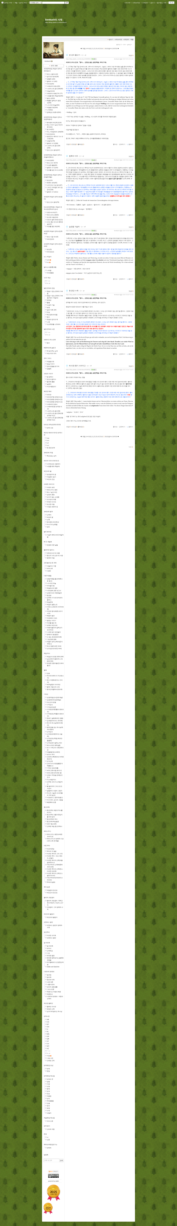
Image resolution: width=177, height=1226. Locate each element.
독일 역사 (47, 653)
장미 (48, 527)
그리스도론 (50, 989)
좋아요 (115, 144)
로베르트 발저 (48, 511)
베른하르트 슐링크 (50, 348)
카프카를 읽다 (51, 386)
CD (48, 1022)
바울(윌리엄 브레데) (53, 752)
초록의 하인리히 (52, 625)
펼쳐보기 (119, 44)
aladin (57, 1181)
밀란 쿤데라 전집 (49, 288)
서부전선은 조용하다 (53, 464)
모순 (48, 1094)
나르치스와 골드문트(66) (55, 89)
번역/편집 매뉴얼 (49, 1076)
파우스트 (50, 568)
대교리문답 (50, 849)
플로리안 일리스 (49, 550)
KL (48, 1031)
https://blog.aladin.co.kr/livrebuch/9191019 (78, 230)
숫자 (48, 1091)
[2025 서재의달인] (53, 1192)
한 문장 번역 (51, 448)
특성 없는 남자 (51, 456)
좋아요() (81, 144)
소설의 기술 (51, 305)
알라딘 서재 (8, 3)
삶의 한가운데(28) (53, 76)
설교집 (49, 975)
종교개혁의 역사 (52, 819)
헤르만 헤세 (47, 391)
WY (48, 1046)
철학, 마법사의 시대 (53, 687)
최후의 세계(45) (52, 183)
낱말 (48, 1081)
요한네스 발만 (51, 938)
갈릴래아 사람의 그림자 (54, 791)
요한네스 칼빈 (48, 922)
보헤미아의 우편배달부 (54, 593)
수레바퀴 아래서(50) (53, 86)
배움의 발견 (51, 616)
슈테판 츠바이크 (49, 484)
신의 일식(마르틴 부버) (54, 648)
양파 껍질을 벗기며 (53, 366)
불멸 (48, 302)
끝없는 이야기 (51, 620)
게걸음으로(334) (52, 107)
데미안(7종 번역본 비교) (54, 397)
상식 (48, 1098)
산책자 (49, 515)
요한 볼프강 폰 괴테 (50, 563)
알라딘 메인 (23, 3)
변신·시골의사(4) (52, 74)
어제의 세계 (51, 487)
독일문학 (50, 602)
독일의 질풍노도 (52, 604)
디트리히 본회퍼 (49, 971)
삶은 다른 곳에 (51, 310)
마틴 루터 (47, 845)
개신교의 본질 (51, 702)
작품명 (49, 1096)
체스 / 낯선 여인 (52, 492)
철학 (45, 670)
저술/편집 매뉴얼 (49, 1118)
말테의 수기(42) (52, 81)
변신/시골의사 (51, 379)
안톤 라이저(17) (52, 212)
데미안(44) (50, 84)
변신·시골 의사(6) (52, 237)
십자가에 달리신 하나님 (54, 1011)
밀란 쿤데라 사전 (49, 329)
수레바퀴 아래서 (52, 404)
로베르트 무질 (48, 452)
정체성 (49, 300)
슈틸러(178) (51, 141)
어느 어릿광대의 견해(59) (55, 132)
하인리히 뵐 (47, 471)
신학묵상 (50, 951)
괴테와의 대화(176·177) (54, 93)
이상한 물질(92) (52, 165)
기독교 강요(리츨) (52, 768)
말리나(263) (51, 98)
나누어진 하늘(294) (53, 105)
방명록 (46, 1155)
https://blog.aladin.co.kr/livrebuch (56, 22)
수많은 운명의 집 (52, 507)
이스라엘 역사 (51, 779)
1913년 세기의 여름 (53, 553)
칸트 (48, 673)
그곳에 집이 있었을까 (54, 632)
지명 (48, 1056)
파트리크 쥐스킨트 (50, 340)
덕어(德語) (50, 273)
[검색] (61, 1160)
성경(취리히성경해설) (54, 700)
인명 (48, 1086)
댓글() (131, 55)
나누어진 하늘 (51, 583)
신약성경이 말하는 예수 (54, 743)
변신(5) (49, 249)
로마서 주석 (51, 754)
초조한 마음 (51, 504)
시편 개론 (50, 982)
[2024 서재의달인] (48, 1208)
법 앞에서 (50, 377)
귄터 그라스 (47, 358)
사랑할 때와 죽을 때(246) (55, 96)
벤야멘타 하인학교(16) (54, 122)
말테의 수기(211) (52, 192)
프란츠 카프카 (48, 373)
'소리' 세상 (47, 278)
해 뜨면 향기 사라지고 (77, 366)
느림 (48, 322)
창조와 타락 (51, 980)
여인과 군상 (51, 479)
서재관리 (145, 3)
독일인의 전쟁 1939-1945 (55, 657)
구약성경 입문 (51, 707)
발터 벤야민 (47, 532)
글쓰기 (152, 3)
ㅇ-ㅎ (48, 283)
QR (48, 1039)
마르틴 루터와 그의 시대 (54, 854)
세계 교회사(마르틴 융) (54, 773)
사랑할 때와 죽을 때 (53, 466)
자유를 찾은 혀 (51, 623)
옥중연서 (50, 994)
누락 (48, 1110)
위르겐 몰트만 (48, 1003)
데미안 (49, 394)
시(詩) (49, 571)
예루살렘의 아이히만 (53, 684)
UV (48, 1044)
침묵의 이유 (73, 156)
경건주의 (47, 932)
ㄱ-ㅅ (48, 281)
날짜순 (129, 44)
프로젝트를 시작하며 (53, 324)
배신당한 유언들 (52, 315)
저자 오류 (50, 1121)
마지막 (115, 48)
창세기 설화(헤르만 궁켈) (55, 718)
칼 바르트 (47, 943)
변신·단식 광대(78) (53, 202)
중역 (48, 1089)
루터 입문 (47, 887)
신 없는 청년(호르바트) (54, 637)
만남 (48, 312)
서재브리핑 (136, 3)
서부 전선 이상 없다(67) (54, 185)
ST (48, 1041)
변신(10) (49, 180)
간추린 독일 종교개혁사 (54, 826)
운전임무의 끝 (51, 474)
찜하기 (131, 144)
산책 (48, 520)
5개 (124, 44)
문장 (45, 1134)
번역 (48, 1069)
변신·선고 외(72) (52, 163)
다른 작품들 (47, 576)
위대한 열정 (51, 955)
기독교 (46, 694)
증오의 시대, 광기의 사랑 (55, 555)
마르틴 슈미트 (51, 935)
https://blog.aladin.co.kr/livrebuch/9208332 (78, 160)
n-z (48, 262)
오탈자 (49, 1113)
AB (48, 1019)
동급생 (49, 595)
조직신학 (50, 761)
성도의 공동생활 (52, 987)
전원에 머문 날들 (52, 545)
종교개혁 (47, 807)
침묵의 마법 (51, 558)
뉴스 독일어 (47, 257)
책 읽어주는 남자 (52, 351)
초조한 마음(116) (52, 217)
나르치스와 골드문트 (53, 411)
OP (48, 1036)
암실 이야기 (51, 364)
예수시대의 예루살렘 (53, 745)
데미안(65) (50, 160)
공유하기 (122, 144)
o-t (48, 443)
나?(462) (50, 110)
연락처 (49, 1148)
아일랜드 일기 (51, 477)
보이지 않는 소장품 (53, 497)
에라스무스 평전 (52, 490)
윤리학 (49, 977)
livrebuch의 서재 (53, 19)
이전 (89, 48)
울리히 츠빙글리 (49, 897)
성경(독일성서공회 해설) (55, 697)
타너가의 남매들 (52, 524)
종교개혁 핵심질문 (53, 821)
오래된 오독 (51, 1060)
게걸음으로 (50, 361)
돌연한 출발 (51, 382)
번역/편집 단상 (48, 1065)
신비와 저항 (51, 1129)
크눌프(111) (51, 91)
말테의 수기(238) (52, 143)
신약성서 (50, 732)
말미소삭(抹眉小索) (50, 267)
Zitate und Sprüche (53, 967)
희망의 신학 (51, 1009)
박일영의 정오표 (52, 890)
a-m (48, 260)
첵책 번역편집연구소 (50, 1144)
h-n (48, 440)
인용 (48, 1103)
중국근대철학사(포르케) (54, 689)
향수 (48, 317)
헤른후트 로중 (51, 802)
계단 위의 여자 (51, 353)
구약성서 (50, 705)
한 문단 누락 (73, 291)
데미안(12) (50, 252)
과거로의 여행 (51, 499)
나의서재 (127, 3)
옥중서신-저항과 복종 (54, 992)
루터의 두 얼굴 (51, 851)
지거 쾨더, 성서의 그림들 (55, 800)
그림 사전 (50, 1058)
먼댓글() (74, 144)
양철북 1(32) (51, 79)
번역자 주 (50, 1079)
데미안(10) (50, 239)
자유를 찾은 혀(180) (53, 226)
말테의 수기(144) (52, 168)
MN (48, 1034)
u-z (48, 445)
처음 (83, 48)
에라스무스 (47, 831)
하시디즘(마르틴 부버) (54, 646)
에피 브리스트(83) (53, 215)
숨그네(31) (50, 129)
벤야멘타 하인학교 (53, 522)
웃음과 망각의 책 (52, 319)
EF (48, 1024)
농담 (48, 307)
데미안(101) (51, 134)
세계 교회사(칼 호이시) (54, 770)
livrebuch (116, 59)
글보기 (111, 39)
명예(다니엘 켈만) (52, 634)
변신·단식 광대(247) (53, 150)
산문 (48, 1140)
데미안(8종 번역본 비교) (54, 399)
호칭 (48, 1108)
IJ (47, 1029)
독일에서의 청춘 (52, 588)
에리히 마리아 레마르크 (51, 461)
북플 (16, 3)
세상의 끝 (50, 517)
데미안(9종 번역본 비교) (54, 402)
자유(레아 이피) (52, 618)
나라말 (49, 270)
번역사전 (47, 1016)
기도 (48, 953)
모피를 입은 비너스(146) (55, 170)
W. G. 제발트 (48, 542)
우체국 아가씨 (51, 502)
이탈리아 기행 (51, 566)
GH (48, 1027)
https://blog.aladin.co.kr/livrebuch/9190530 (78, 294)
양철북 (49, 369)
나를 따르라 (51, 984)
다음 (108, 48)
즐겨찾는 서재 (161, 3)
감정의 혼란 (51, 495)
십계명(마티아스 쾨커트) (55, 721)
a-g (48, 438)
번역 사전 (50, 428)
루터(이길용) (51, 882)
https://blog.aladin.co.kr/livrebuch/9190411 (78, 369)
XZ (48, 1048)
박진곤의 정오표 (52, 893)
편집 (48, 1071)
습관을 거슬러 (74, 227)
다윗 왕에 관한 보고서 (54, 590)
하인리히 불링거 (49, 914)
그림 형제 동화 (51, 639)
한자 (48, 1106)
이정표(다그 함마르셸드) (55, 797)
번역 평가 (47, 1126)
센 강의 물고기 (74, 55)
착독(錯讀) (50, 1101)
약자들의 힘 (51, 586)
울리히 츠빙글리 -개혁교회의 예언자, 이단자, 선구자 (55, 903)
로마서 (49, 948)
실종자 (49, 384)
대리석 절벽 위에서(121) (55, 220)
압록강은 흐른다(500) (54, 112)
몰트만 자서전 (51, 1006)
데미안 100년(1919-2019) (52, 424)
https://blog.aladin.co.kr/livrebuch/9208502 (78, 59)
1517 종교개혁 (51, 824)
